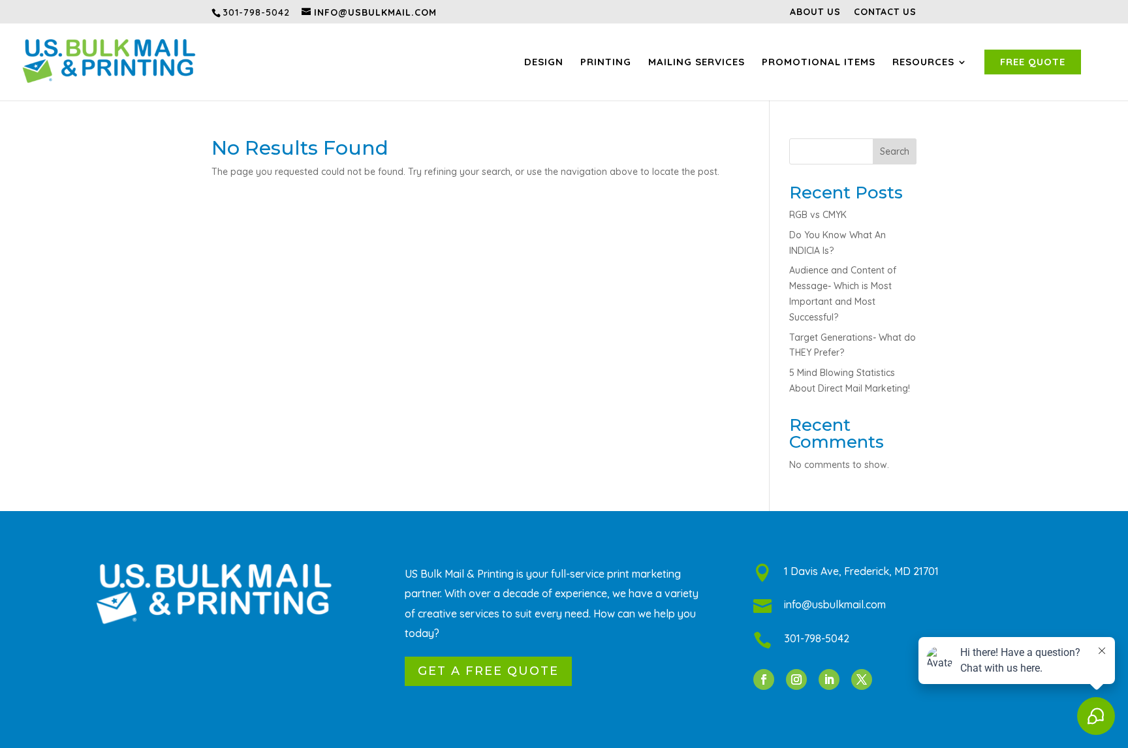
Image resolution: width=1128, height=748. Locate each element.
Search (894, 151)
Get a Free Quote (488, 671)
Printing (605, 62)
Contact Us (885, 12)
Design (543, 62)
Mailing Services (696, 62)
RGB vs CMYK (818, 215)
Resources (923, 62)
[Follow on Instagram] (796, 679)
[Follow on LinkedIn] (829, 679)
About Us (815, 12)
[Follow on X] (861, 679)
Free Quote (1032, 62)
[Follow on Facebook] (763, 679)
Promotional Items (818, 62)
